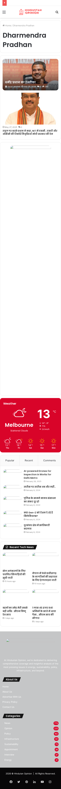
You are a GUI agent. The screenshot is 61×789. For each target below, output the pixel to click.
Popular (9, 460)
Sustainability (11, 744)
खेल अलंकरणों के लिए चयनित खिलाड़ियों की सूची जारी (14, 574)
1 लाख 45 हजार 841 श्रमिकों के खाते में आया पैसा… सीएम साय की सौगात (44, 613)
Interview (9, 754)
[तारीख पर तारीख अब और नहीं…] (12, 489)
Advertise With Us (11, 696)
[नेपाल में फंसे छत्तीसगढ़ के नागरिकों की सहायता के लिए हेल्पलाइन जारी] (45, 561)
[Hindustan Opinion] (30, 12)
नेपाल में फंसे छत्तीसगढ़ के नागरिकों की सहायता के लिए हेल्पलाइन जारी (44, 577)
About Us (7, 691)
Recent (29, 460)
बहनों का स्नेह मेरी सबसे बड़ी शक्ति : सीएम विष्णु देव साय (15, 611)
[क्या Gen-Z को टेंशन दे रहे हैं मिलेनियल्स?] (12, 516)
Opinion (8, 728)
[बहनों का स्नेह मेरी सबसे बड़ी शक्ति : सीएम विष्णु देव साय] (16, 596)
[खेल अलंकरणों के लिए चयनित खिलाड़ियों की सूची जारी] (16, 560)
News (7, 723)
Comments (49, 460)
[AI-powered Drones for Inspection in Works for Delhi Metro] (12, 475)
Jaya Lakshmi (13, 86)
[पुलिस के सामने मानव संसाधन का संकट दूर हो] (12, 502)
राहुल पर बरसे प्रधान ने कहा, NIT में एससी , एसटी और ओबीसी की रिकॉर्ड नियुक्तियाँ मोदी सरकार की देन (30, 132)
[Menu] (4, 13)
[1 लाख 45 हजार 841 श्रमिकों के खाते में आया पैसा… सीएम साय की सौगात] (45, 596)
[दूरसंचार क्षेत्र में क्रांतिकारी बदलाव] (12, 530)
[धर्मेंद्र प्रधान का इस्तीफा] (30, 75)
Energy (8, 760)
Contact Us (8, 707)
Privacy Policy (9, 702)
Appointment (11, 749)
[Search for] (57, 13)
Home (8, 25)
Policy (7, 733)
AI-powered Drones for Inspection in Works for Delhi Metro (37, 474)
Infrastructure (11, 739)
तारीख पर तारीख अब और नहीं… (40, 486)
